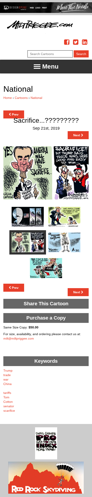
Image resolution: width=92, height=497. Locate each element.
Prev (15, 114)
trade (7, 375)
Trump (8, 370)
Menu (49, 66)
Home (7, 98)
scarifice (9, 410)
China (7, 384)
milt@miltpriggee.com (18, 338)
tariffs (7, 393)
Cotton (8, 401)
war (5, 379)
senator (8, 406)
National (36, 98)
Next (77, 135)
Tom (6, 397)
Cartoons (21, 98)
